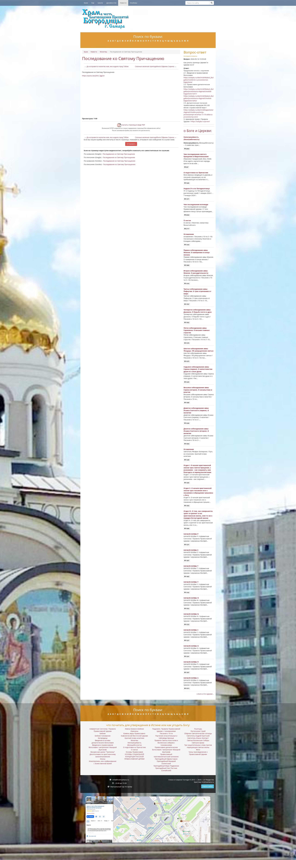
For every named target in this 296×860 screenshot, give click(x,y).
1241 (187, 656)
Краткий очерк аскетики (134, 738)
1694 (187, 444)
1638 (187, 423)
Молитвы (103, 52)
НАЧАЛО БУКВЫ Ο (191, 646)
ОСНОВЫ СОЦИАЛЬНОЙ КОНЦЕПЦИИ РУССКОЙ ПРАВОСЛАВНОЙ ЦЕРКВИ (134, 756)
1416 (187, 284)
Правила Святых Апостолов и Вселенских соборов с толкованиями (166, 742)
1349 (187, 460)
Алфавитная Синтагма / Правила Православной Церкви (102, 730)
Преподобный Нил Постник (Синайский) (166, 769)
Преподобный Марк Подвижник (166, 766)
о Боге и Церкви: (198, 130)
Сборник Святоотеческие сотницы (198, 733)
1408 (187, 403)
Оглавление (189, 234)
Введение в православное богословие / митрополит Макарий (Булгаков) (103, 747)
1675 (187, 361)
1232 (187, 625)
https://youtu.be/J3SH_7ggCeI (93, 76)
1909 (187, 265)
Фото (198, 750)
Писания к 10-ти (166, 733)
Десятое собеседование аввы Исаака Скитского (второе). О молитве (196, 431)
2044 (187, 215)
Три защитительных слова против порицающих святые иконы (198, 746)
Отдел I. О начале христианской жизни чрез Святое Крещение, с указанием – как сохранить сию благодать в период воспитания (197, 468)
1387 (187, 673)
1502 (187, 323)
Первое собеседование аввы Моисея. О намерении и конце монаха (197, 252)
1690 (187, 529)
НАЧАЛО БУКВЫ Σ (191, 550)
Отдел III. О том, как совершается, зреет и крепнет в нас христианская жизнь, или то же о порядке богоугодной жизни (198, 514)
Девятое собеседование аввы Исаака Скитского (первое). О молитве (196, 410)
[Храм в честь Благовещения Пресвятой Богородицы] (148, 19)
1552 (187, 609)
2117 (187, 229)
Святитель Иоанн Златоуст (198, 738)
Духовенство (111, 3)
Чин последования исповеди (196, 204)
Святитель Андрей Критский (198, 736)
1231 (187, 545)
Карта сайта (207, 786)
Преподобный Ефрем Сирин (166, 759)
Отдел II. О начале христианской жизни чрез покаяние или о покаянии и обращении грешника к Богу (198, 491)
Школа (100, 3)
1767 (187, 304)
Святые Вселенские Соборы (198, 740)
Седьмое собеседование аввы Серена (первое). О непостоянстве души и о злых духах (198, 369)
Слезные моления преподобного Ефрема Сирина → (155, 66)
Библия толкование (102, 736)
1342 (187, 592)
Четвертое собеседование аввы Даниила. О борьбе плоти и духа (197, 311)
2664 (187, 149)
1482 (187, 577)
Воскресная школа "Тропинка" (103, 752)
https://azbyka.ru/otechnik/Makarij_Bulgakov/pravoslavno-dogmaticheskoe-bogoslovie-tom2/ (199, 98)
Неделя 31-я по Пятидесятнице (197, 188)
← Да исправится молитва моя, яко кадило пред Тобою (107, 66)
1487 (187, 561)
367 (187, 167)
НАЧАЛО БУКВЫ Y (191, 582)
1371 (187, 199)
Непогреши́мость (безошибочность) (191, 138)
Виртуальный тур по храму (121, 787)
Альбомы (133, 3)
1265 (187, 483)
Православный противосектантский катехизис (166, 755)
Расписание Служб (198, 731)
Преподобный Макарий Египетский (166, 762)
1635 (187, 382)
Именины (134, 731)
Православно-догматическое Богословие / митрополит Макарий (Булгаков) (166, 749)
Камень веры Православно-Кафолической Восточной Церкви (134, 734)
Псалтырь (198, 729)
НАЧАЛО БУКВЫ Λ (191, 678)
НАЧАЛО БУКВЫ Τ (191, 566)
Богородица (102, 738)
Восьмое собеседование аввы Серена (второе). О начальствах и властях (198, 389)
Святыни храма (198, 743)
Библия (103, 733)
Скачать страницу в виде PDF (133, 125)
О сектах (187, 220)
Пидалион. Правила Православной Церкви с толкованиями (166, 730)
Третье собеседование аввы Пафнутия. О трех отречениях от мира (197, 291)
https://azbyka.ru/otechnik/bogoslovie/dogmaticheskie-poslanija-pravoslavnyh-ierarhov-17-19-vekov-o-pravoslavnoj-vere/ (198, 113)
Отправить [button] (131, 144)
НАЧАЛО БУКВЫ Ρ (191, 534)
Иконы (102, 759)
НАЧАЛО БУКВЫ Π (191, 662)
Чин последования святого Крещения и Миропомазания (196, 155)
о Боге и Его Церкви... (205, 694)
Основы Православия (134, 752)
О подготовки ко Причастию (196, 172)
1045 (187, 183)
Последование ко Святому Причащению (119, 154)
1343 (187, 245)
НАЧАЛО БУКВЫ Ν (191, 614)
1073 (187, 688)
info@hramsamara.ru (120, 780)
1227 (187, 640)
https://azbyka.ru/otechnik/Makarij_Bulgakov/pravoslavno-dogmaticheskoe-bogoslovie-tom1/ (199, 91)
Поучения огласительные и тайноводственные (166, 737)
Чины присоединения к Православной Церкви (198, 753)
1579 (187, 343)
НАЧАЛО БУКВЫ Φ (191, 598)
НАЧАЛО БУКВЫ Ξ (191, 630)
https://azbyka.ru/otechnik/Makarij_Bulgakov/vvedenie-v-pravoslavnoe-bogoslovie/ (199, 79)
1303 (187, 506)
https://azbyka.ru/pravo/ (200, 121)
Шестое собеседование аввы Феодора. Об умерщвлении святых (198, 349)
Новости (123, 3)
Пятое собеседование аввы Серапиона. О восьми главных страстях (197, 330)
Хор (92, 3)
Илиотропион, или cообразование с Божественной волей (102, 762)
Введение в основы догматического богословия (103, 741)
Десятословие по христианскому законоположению (103, 755)
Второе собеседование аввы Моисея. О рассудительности (196, 272)
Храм (86, 3)
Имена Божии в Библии (134, 729)
